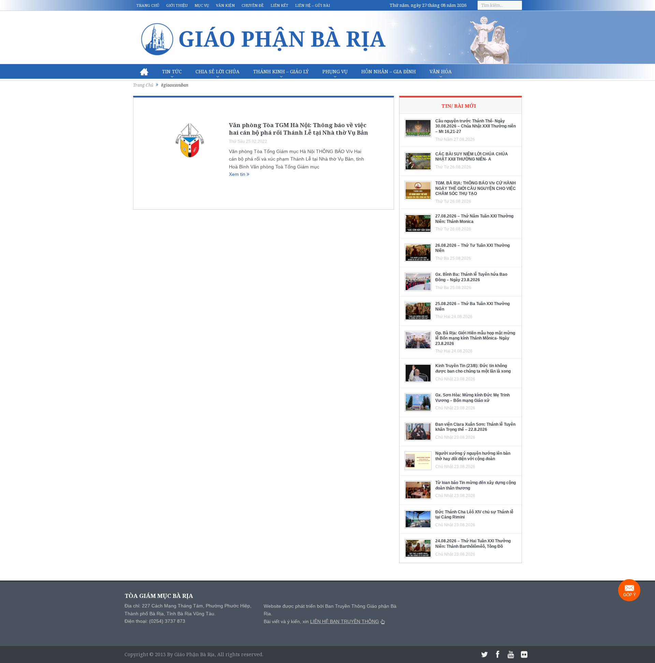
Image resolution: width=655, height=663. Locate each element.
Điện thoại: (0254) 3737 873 (155, 621)
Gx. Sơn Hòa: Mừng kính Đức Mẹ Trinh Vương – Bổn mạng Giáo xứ (472, 398)
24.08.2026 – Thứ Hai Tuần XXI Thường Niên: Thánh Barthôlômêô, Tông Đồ (473, 544)
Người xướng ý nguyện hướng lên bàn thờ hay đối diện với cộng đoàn (472, 456)
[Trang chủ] (144, 71)
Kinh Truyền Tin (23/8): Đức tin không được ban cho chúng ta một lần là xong (473, 368)
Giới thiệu (177, 5)
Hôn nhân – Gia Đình (388, 71)
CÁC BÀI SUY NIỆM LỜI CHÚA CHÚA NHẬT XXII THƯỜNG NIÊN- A (471, 157)
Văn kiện (225, 5)
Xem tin (238, 174)
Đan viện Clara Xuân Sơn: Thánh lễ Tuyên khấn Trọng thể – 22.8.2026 (475, 427)
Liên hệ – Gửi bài (312, 5)
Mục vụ (201, 5)
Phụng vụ (335, 71)
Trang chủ (147, 5)
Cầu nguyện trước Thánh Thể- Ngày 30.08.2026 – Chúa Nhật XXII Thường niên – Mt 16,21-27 (475, 126)
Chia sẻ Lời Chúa (217, 71)
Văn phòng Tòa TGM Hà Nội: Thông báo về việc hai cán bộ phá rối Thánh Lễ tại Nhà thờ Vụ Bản (298, 128)
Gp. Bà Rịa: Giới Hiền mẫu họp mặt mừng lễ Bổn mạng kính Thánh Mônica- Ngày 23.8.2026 (475, 338)
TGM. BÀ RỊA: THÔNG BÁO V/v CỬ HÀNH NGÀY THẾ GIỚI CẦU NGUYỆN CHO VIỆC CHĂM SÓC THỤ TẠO (475, 188)
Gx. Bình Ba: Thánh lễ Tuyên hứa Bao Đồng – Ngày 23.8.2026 (471, 277)
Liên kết (279, 5)
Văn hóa (441, 71)
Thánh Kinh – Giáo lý (281, 71)
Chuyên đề (253, 5)
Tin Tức (172, 71)
